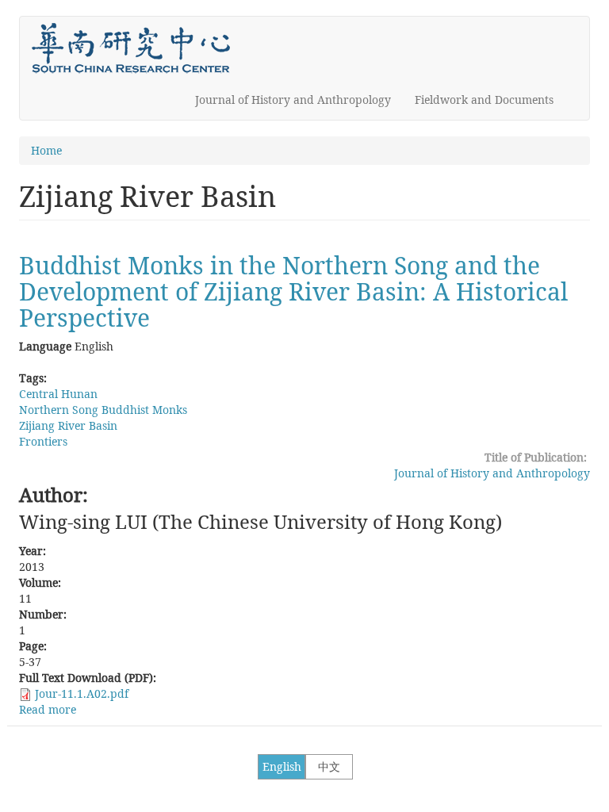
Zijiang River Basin (68, 425)
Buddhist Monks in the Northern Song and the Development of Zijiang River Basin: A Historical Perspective (293, 291)
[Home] (137, 48)
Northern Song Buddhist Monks (103, 409)
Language (45, 346)
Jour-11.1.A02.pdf (81, 693)
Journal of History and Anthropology (293, 99)
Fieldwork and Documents (484, 99)
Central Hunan (58, 393)
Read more (47, 709)
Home (46, 150)
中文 (329, 766)
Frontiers (43, 441)
